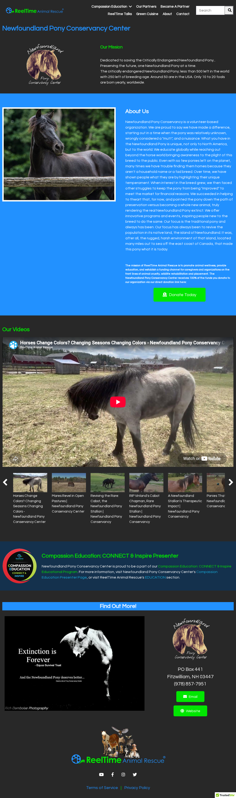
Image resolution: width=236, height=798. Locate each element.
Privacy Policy (137, 788)
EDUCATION (155, 577)
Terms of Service (102, 788)
